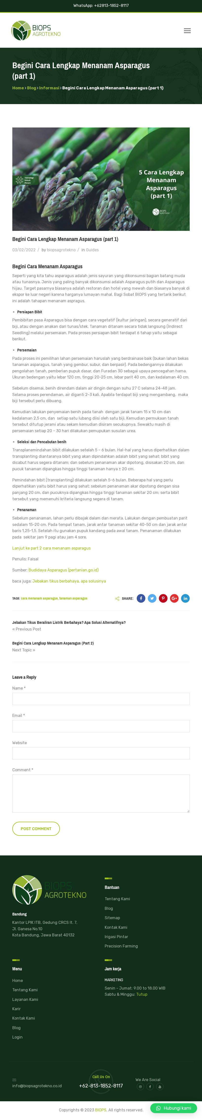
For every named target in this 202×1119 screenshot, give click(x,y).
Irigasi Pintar (116, 936)
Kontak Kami (116, 927)
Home (18, 88)
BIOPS (100, 1110)
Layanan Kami (25, 999)
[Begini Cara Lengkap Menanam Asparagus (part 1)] (141, 598)
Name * (19, 688)
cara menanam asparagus (39, 598)
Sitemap (112, 917)
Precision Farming (121, 946)
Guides (92, 250)
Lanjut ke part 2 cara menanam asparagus (51, 548)
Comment (22, 770)
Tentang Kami (117, 899)
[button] (173, 1108)
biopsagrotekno (61, 250)
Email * (18, 715)
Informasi (49, 88)
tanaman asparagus (73, 598)
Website (19, 743)
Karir (16, 1009)
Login (17, 1037)
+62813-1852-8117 (111, 5)
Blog (31, 88)
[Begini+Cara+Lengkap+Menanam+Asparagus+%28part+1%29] (152, 598)
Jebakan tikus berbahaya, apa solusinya (69, 581)
